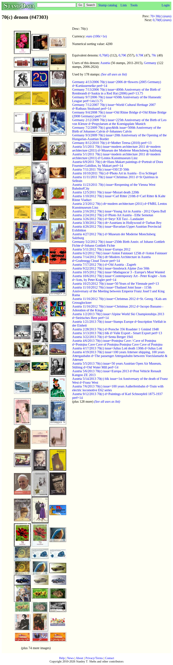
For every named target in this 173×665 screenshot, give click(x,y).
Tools (134, 5)
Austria (105, 63)
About (79, 658)
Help (62, 658)
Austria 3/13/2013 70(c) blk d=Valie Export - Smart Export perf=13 (117, 333)
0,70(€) (104, 55)
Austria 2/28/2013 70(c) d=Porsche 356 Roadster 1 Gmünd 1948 (115, 329)
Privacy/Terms (94, 658)
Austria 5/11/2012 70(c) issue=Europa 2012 (101, 249)
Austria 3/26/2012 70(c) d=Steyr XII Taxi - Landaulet (108, 219)
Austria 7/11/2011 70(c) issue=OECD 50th (100, 169)
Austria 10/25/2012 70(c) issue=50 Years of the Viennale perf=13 (115, 283)
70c (153, 55)
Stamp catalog (107, 5)
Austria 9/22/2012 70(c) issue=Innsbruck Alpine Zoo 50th (110, 268)
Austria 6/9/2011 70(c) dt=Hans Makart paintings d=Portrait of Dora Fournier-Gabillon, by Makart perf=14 (117, 163)
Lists (123, 5)
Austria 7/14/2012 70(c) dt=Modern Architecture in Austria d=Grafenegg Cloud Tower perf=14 (111, 259)
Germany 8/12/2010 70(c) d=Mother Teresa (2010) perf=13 (111, 143)
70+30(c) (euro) (160, 16)
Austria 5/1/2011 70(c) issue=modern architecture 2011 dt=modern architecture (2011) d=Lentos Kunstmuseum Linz (116, 156)
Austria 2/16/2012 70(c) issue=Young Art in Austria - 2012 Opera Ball (119, 211)
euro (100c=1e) (96, 36)
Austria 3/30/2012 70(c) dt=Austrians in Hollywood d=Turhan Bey (117, 222)
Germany (150, 63)
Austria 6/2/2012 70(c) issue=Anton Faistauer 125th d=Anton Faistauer (119, 253)
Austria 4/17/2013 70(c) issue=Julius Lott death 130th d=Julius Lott (117, 348)
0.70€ (139, 55)
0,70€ (122, 55)
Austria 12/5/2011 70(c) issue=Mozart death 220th (105, 192)
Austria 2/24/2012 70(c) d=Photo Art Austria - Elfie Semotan (112, 215)
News (70, 658)
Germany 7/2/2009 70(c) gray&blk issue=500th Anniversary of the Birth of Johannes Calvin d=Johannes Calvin (116, 129)
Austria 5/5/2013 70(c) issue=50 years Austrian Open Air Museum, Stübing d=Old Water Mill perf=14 (116, 365)
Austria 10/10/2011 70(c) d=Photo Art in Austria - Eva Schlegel (114, 173)
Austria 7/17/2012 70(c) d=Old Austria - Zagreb (104, 264)
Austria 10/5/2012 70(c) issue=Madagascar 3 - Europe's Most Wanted (118, 272)
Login (166, 5)
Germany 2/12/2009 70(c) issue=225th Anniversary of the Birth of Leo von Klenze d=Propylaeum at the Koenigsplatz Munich (119, 122)
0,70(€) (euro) (162, 20)
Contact (109, 658)
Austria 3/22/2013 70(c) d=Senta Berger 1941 (102, 337)
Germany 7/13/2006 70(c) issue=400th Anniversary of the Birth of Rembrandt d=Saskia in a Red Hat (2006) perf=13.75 (116, 91)
